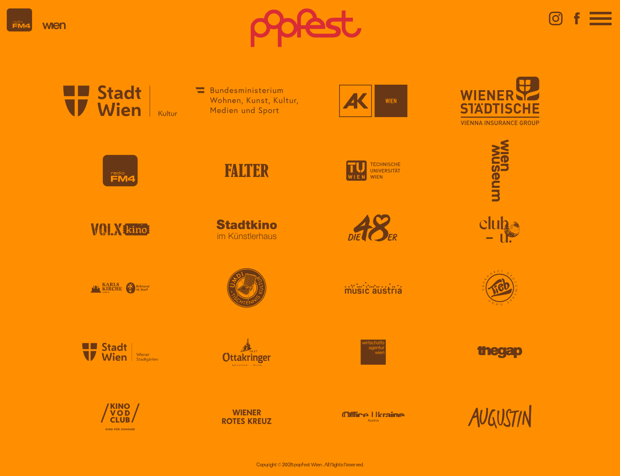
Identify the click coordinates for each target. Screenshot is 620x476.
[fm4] (19, 29)
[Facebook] (577, 26)
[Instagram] (556, 26)
